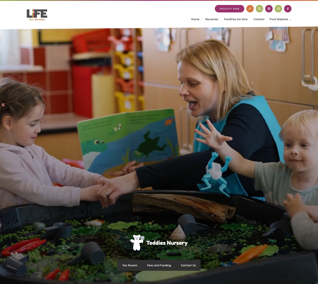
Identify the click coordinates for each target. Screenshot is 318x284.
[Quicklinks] (250, 8)
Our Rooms (129, 265)
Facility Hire (229, 9)
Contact (259, 19)
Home (195, 19)
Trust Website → (280, 20)
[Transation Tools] (269, 8)
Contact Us (188, 265)
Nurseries (211, 19)
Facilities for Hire (236, 19)
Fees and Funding (159, 265)
